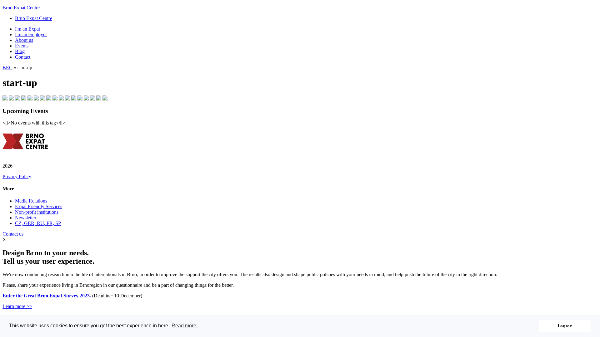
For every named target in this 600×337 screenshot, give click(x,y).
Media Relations (31, 200)
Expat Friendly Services (38, 206)
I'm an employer (31, 34)
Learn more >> (17, 306)
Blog (20, 51)
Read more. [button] (185, 325)
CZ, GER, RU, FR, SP (38, 223)
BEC (7, 67)
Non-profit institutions (36, 212)
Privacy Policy (16, 176)
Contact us (12, 234)
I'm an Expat (27, 29)
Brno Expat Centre (21, 7)
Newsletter (25, 217)
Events (21, 45)
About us (24, 40)
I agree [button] (565, 325)
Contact (22, 57)
